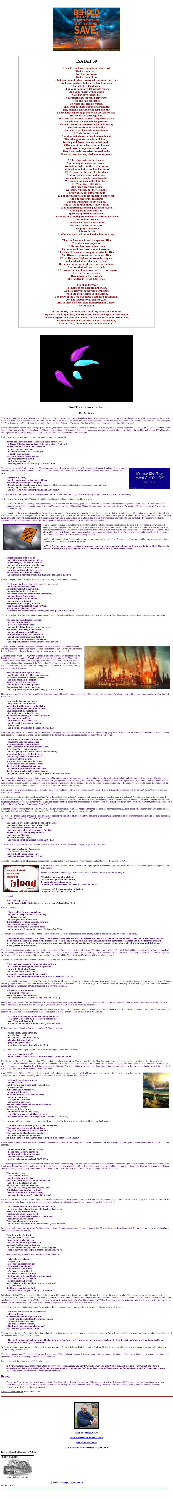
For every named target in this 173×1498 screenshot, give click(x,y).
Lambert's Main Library (86, 1433)
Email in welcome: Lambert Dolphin (86, 1437)
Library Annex (72, 1447)
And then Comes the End (12, 1391)
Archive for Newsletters (86, 1442)
